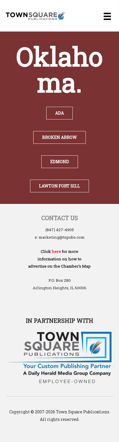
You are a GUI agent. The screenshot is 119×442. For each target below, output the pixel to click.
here (56, 251)
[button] (59, 113)
